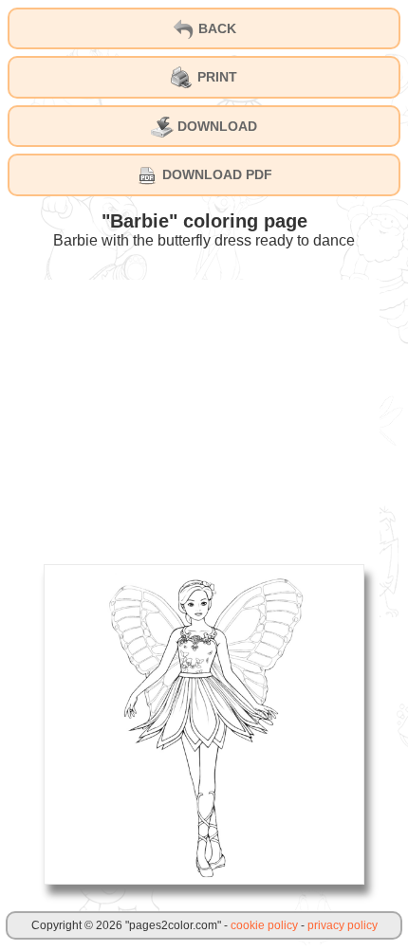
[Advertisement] (204, 412)
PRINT (215, 76)
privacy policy (342, 925)
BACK (215, 28)
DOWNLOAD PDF (215, 174)
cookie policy (264, 925)
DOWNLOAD (215, 126)
